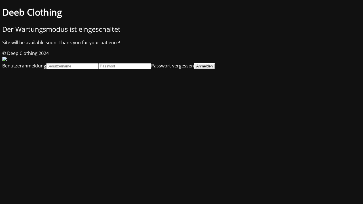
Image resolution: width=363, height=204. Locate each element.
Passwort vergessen (172, 66)
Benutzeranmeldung (24, 66)
